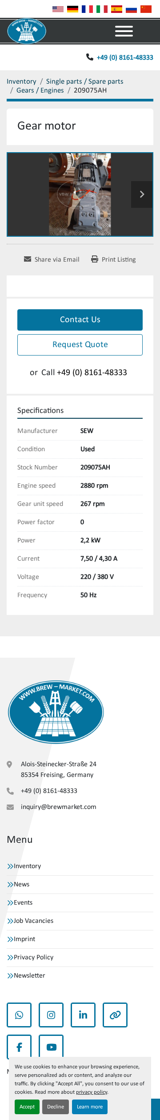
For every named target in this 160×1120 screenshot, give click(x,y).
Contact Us (80, 319)
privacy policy (91, 1092)
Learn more (90, 1107)
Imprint (24, 939)
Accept (27, 1107)
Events (23, 902)
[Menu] (124, 31)
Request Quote (80, 344)
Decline (55, 1107)
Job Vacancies (33, 921)
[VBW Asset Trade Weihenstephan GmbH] (56, 712)
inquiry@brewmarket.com (58, 807)
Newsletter (29, 975)
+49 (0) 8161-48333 (125, 57)
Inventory (27, 866)
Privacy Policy (33, 957)
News (21, 884)
